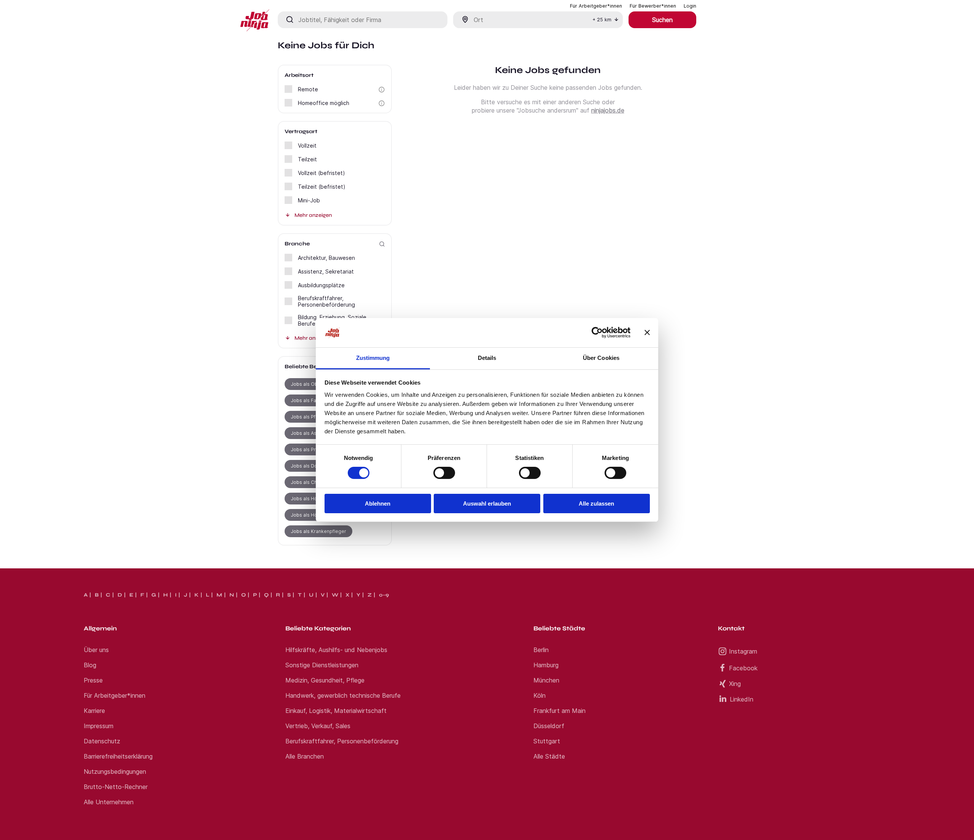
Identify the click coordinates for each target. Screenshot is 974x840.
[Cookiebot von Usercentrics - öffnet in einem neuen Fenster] (597, 332)
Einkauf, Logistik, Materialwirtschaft (336, 710)
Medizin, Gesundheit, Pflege (324, 680)
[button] (381, 90)
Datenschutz (102, 741)
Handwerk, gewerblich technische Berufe (343, 695)
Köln (539, 695)
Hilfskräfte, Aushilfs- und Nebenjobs (336, 650)
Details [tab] (487, 358)
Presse (93, 680)
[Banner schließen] (647, 332)
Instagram (743, 651)
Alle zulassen (596, 503)
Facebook (743, 668)
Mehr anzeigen (313, 215)
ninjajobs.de (607, 110)
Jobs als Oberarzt (311, 384)
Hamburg (546, 665)
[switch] (444, 473)
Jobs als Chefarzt (310, 482)
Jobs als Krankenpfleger (318, 531)
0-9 (384, 595)
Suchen (662, 20)
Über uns (96, 650)
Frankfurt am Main (559, 710)
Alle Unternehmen (109, 802)
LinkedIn (741, 699)
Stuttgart (546, 741)
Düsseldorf (548, 726)
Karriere (94, 710)
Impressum (98, 726)
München (546, 680)
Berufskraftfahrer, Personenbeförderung (341, 741)
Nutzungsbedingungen (115, 771)
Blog (90, 665)
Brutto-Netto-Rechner (116, 787)
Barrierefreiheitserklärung (118, 756)
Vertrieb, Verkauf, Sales (317, 726)
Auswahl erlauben (487, 503)
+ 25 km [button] (601, 19)
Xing (735, 683)
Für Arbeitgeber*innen (114, 695)
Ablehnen (377, 503)
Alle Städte (549, 756)
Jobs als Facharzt (310, 400)
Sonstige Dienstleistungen (321, 665)
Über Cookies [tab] (601, 358)
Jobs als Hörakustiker (315, 515)
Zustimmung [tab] (373, 358)
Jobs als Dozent (309, 466)
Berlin (541, 650)
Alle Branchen (304, 756)
